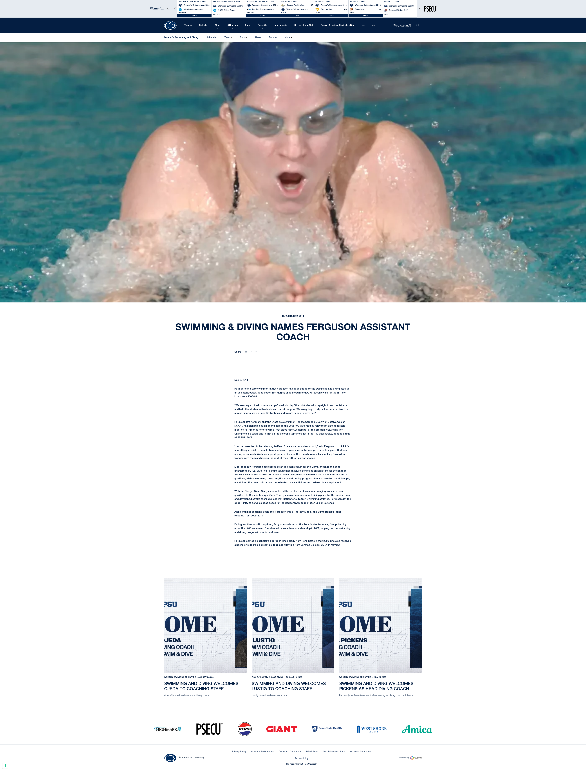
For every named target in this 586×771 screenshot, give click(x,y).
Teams (188, 25)
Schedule (211, 38)
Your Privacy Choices (334, 752)
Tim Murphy (278, 393)
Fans (247, 25)
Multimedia (281, 25)
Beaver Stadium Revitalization (337, 25)
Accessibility (301, 758)
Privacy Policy (239, 752)
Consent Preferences (262, 752)
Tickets (203, 25)
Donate (273, 38)
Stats (243, 38)
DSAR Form (312, 752)
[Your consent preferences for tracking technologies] (5, 766)
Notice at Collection (360, 752)
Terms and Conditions (290, 752)
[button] (419, 9)
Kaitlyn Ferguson (278, 389)
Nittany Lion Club (303, 25)
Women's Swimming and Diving (180, 677)
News (258, 38)
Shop (217, 25)
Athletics (233, 25)
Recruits (262, 25)
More (287, 38)
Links (194, 15)
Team (227, 38)
